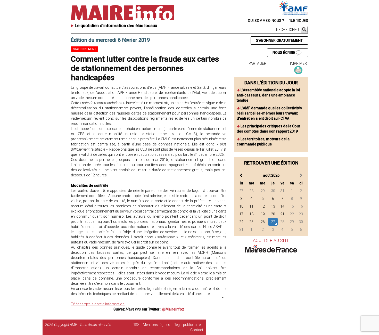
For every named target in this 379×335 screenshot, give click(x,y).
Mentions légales (156, 325)
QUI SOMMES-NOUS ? (266, 21)
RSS (136, 325)
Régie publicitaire (187, 325)
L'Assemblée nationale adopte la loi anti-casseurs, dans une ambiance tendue (268, 95)
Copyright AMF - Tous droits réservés (82, 325)
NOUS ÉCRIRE (284, 53)
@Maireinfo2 (173, 309)
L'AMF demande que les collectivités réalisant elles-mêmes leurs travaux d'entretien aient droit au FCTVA (269, 113)
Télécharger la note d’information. (98, 304)
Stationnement (84, 49)
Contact (196, 330)
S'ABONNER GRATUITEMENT (279, 40)
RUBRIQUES (298, 21)
